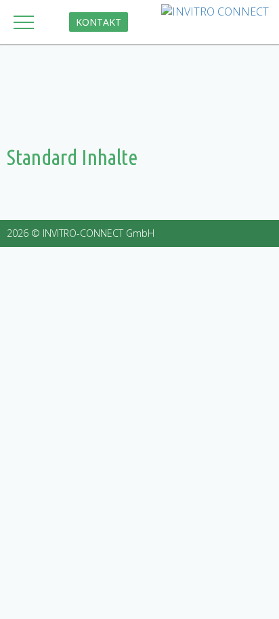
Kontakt (98, 22)
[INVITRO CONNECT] (215, 12)
